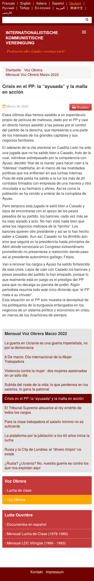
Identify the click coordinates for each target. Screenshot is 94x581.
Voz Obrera (33, 70)
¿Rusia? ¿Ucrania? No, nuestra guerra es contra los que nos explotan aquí (47, 465)
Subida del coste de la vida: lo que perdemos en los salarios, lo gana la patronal (46, 387)
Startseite (13, 70)
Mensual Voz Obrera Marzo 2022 (32, 74)
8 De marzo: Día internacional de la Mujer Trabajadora (38, 359)
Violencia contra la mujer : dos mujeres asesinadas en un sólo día (46, 373)
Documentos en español (26, 524)
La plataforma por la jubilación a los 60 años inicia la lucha (47, 438)
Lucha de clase (18, 490)
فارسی (7, 12)
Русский (8, 7)
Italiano (41, 3)
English (25, 3)
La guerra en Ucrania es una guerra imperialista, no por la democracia (46, 345)
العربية (60, 7)
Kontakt (36, 572)
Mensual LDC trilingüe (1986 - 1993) (36, 543)
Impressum (55, 572)
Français (8, 3)
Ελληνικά (42, 7)
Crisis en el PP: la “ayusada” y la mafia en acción (44, 398)
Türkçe (24, 7)
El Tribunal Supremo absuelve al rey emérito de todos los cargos (43, 410)
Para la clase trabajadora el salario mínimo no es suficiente (44, 424)
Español (58, 3)
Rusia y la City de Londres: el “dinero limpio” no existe (43, 451)
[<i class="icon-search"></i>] (87, 20)
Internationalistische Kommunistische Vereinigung (32, 38)
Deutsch (75, 3)
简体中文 (76, 7)
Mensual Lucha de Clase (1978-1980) (37, 533)
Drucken (82, 107)
